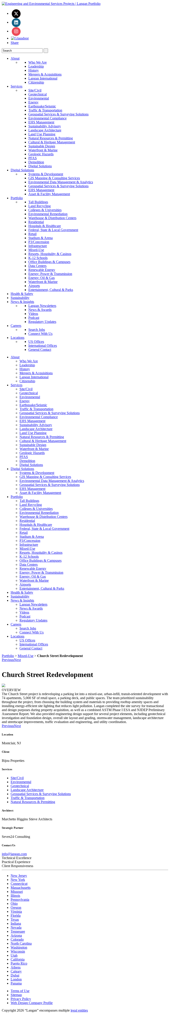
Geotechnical (37, 94)
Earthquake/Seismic (42, 106)
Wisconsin (18, 951)
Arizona (16, 935)
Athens (16, 967)
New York (18, 879)
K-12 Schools (38, 258)
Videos (33, 314)
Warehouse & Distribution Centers (52, 218)
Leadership (36, 66)
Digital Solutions (40, 166)
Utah (14, 955)
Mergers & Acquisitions (45, 74)
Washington (19, 947)
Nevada (16, 927)
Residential (36, 222)
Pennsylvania (20, 899)
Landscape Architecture (44, 130)
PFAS (32, 158)
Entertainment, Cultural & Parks (50, 290)
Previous (8, 660)
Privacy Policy (21, 999)
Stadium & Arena (40, 238)
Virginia (16, 911)
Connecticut (19, 883)
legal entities (79, 1010)
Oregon (16, 907)
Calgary (16, 971)
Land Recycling (39, 206)
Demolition (36, 162)
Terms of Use (20, 991)
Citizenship (36, 82)
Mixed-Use (36, 250)
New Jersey (19, 876)
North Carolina (21, 943)
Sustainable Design (41, 146)
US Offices (36, 341)
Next (17, 660)
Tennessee (18, 931)
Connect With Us (40, 333)
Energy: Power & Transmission (50, 274)
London (16, 979)
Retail (32, 234)
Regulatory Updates (42, 322)
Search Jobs (36, 330)
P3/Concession (38, 242)
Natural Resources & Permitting (50, 138)
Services (16, 86)
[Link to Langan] (51, 4)
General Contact (39, 349)
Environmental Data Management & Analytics (60, 182)
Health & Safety (22, 294)
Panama (16, 983)
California (18, 959)
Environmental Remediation (48, 214)
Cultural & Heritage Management (51, 142)
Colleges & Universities (45, 210)
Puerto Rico (19, 963)
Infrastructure (37, 246)
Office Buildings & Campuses (49, 262)
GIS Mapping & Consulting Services (54, 178)
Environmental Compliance (47, 118)
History (33, 70)
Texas (15, 919)
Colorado (17, 939)
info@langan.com (14, 854)
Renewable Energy (41, 270)
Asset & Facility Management (49, 194)
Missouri (17, 891)
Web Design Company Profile (32, 1003)
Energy (33, 102)
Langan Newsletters (42, 306)
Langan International (42, 78)
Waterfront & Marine (43, 150)
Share (15, 43)
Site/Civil (34, 90)
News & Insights (22, 302)
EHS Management (41, 122)
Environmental (38, 98)
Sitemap (16, 995)
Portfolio (17, 198)
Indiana (16, 923)
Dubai (15, 975)
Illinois (15, 895)
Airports (34, 286)
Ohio (14, 903)
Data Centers (37, 266)
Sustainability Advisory (44, 126)
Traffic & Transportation (45, 110)
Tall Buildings (38, 202)
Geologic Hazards (41, 154)
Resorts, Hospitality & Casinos (49, 254)
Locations (17, 337)
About (15, 58)
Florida (16, 915)
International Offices (42, 345)
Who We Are (37, 62)
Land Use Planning (41, 134)
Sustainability (20, 298)
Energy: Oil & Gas (41, 278)
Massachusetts (21, 887)
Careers (16, 326)
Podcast (33, 318)
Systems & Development (45, 174)
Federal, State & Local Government (53, 230)
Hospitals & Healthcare (44, 226)
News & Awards (40, 310)
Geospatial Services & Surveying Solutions (58, 114)
